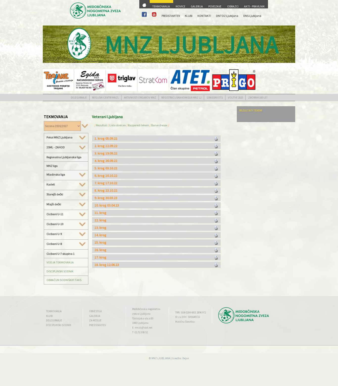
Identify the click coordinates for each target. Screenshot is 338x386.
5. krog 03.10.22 (106, 168)
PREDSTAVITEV (171, 16)
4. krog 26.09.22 (106, 160)
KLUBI (189, 16)
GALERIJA (197, 6)
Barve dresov (159, 125)
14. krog (100, 235)
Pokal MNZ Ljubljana (59, 137)
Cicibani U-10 (55, 224)
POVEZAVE (214, 6)
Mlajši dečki (54, 204)
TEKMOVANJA (161, 6)
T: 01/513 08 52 (140, 332)
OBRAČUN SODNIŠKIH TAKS (64, 280)
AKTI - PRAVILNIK (254, 6)
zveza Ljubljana (141, 313)
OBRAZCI (233, 6)
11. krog (100, 212)
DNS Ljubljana (252, 16)
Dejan (185, 358)
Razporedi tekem (138, 125)
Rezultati (101, 125)
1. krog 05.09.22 (106, 138)
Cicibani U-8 (54, 244)
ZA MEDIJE (95, 320)
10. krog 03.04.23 (107, 205)
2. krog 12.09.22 (106, 146)
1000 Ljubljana (140, 323)
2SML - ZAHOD (56, 147)
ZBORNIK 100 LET (257, 97)
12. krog (100, 220)
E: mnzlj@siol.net (142, 327)
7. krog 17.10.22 (106, 183)
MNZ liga (52, 166)
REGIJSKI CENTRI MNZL (105, 97)
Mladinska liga (56, 174)
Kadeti (51, 184)
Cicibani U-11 (55, 214)
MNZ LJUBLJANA (160, 358)
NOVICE (180, 6)
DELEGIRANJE (79, 97)
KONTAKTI (204, 16)
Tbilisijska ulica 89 (142, 318)
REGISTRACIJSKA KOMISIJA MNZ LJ (181, 97)
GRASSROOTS (215, 97)
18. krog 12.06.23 (107, 264)
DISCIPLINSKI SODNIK (60, 271)
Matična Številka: (185, 321)
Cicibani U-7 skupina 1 (60, 254)
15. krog (100, 242)
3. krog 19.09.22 (106, 153)
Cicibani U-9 (54, 234)
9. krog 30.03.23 (106, 198)
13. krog (100, 227)
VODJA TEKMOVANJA (60, 262)
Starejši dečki (55, 194)
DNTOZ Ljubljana (227, 16)
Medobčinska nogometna (146, 309)
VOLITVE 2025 (235, 97)
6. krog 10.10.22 (106, 175)
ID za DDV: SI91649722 (187, 317)
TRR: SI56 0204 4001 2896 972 (190, 312)
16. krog (100, 250)
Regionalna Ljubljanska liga (64, 157)
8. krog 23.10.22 (106, 190)
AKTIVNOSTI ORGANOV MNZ (140, 97)
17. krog (100, 257)
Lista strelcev (117, 125)
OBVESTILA (95, 311)
